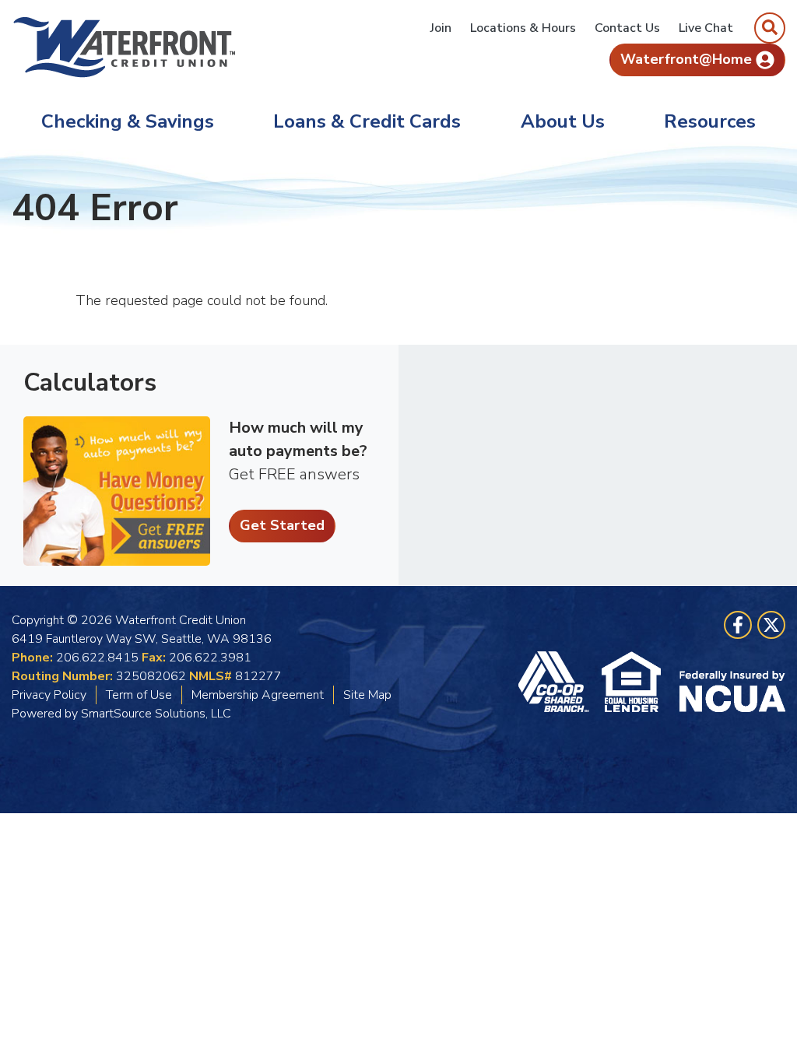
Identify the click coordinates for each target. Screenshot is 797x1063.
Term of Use (139, 694)
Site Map (367, 694)
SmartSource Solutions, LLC (156, 713)
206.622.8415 (97, 657)
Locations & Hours (523, 28)
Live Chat (706, 28)
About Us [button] (563, 121)
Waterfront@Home (686, 59)
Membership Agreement (257, 694)
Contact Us (627, 28)
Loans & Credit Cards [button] (367, 121)
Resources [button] (710, 121)
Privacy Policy (49, 694)
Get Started (282, 525)
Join (440, 28)
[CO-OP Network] (560, 681)
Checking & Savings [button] (127, 121)
